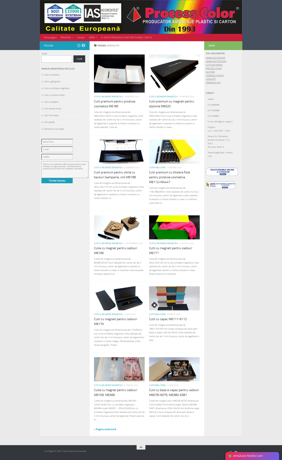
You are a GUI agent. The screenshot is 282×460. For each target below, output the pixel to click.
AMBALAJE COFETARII (216, 61)
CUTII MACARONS (214, 65)
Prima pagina (50, 37)
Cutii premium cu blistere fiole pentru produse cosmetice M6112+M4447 (169, 177)
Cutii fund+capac (157, 167)
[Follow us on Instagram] (78, 45)
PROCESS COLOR (214, 68)
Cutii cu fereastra (51, 74)
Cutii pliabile (49, 122)
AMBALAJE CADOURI (215, 58)
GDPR (92, 37)
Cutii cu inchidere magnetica (108, 96)
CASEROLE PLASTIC (215, 75)
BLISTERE (210, 72)
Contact (81, 37)
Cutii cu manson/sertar (54, 95)
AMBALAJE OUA (213, 82)
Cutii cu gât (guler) (52, 81)
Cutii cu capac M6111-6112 (168, 319)
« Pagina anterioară (105, 429)
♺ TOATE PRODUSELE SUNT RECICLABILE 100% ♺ (126, 37)
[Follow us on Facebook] (83, 45)
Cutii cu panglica (51, 102)
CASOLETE (211, 79)
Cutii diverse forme (52, 108)
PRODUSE (66, 37)
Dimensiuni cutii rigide (54, 129)
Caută (44, 53)
